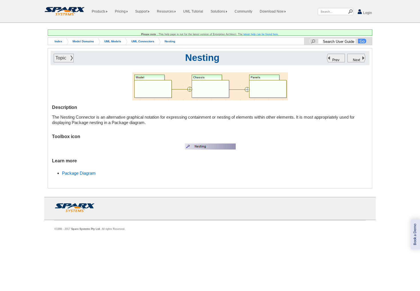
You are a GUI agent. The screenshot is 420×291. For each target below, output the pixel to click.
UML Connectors (142, 41)
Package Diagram (79, 173)
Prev (335, 60)
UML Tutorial (193, 11)
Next (356, 60)
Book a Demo (415, 234)
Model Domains (83, 41)
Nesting (170, 41)
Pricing (121, 11)
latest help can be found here (260, 34)
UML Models (112, 41)
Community (243, 11)
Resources (166, 11)
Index (58, 41)
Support (141, 11)
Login (367, 13)
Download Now (272, 11)
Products (99, 11)
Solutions (218, 11)
